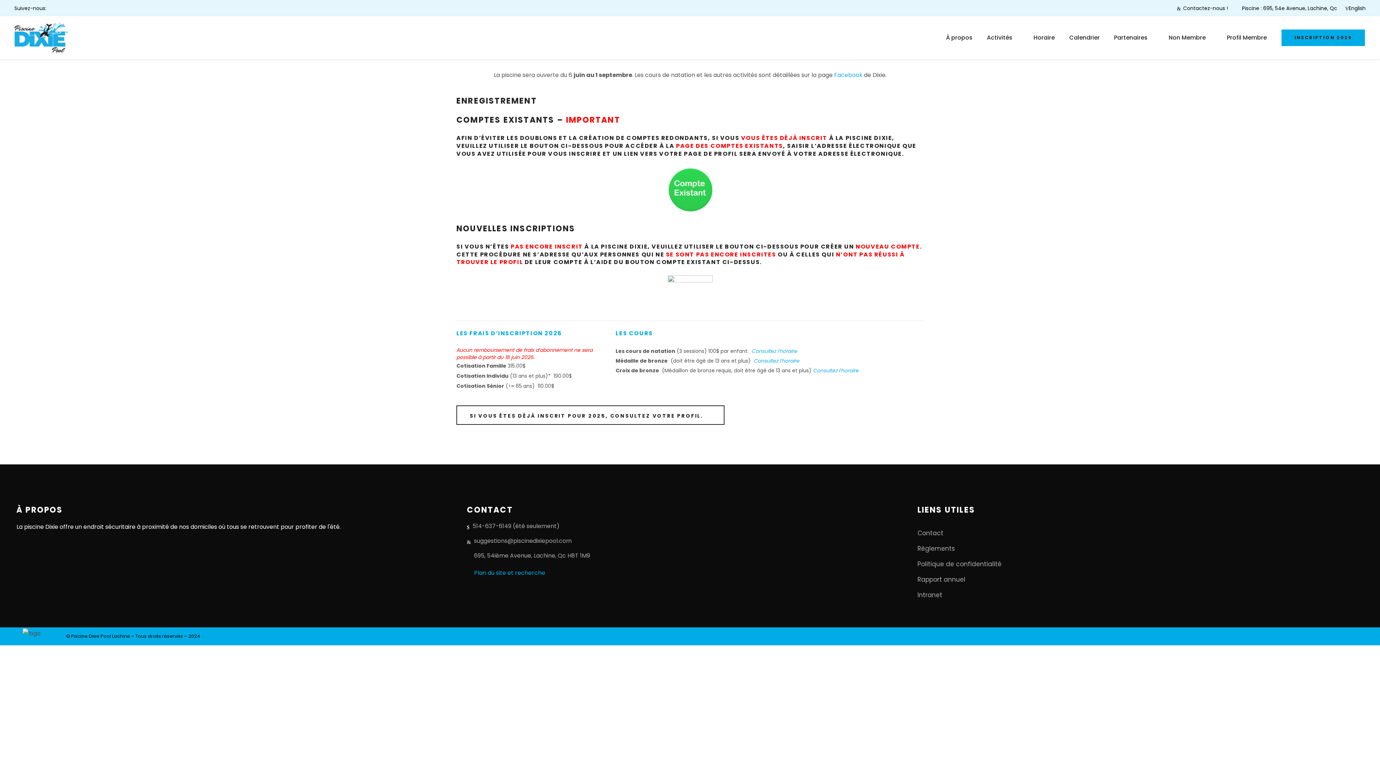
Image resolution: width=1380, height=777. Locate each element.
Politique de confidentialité (959, 564)
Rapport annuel (941, 579)
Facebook (848, 75)
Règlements (936, 548)
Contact (930, 533)
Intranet (929, 595)
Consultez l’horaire (774, 351)
